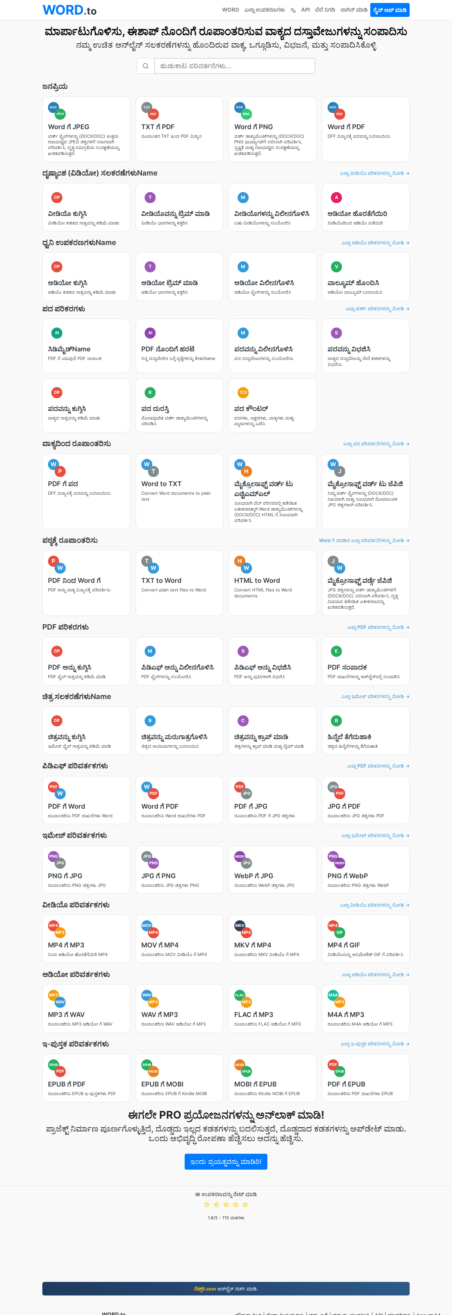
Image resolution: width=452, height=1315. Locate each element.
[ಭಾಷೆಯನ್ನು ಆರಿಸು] (293, 9)
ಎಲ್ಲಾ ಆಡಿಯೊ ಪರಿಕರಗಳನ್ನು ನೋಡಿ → (376, 242)
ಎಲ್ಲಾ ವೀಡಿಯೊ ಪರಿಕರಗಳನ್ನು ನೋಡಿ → (375, 173)
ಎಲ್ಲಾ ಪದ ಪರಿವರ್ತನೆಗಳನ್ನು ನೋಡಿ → (376, 443)
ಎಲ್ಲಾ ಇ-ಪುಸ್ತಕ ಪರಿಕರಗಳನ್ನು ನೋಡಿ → (375, 1043)
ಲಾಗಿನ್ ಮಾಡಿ (354, 9)
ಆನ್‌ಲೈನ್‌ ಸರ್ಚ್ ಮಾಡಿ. (226, 1288)
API (305, 9)
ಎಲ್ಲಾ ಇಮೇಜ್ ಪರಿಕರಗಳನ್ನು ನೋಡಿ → (375, 696)
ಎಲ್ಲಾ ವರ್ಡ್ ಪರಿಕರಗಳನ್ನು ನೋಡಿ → (378, 308)
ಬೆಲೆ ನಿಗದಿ (325, 9)
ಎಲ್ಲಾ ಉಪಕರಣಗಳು (265, 9)
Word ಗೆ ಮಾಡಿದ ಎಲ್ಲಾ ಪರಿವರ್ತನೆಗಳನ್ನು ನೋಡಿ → (364, 540)
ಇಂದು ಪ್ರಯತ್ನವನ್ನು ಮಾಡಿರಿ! (226, 1162)
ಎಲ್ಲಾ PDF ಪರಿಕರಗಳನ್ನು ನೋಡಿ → (378, 627)
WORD (230, 9)
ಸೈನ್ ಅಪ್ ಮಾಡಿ (390, 10)
